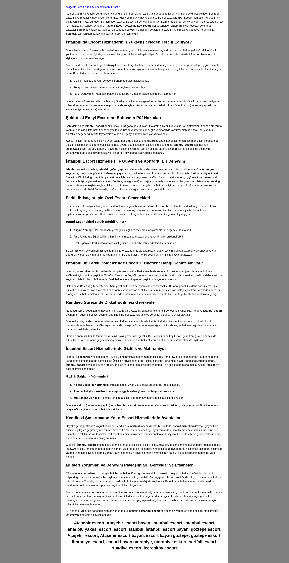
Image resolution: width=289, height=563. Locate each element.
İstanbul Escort (111, 7)
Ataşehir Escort (75, 7)
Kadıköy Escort (94, 7)
